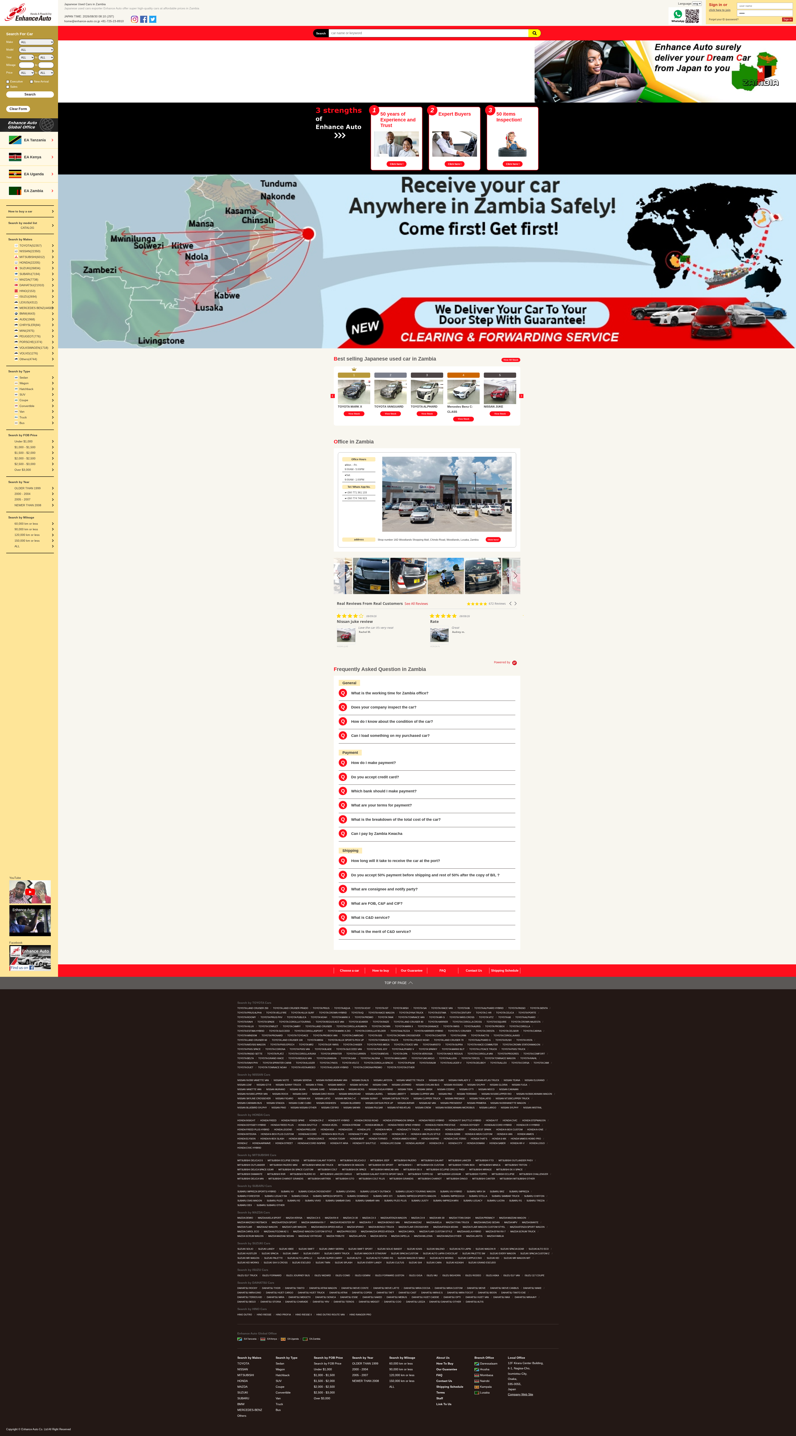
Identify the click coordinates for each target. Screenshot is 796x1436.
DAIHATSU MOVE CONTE (355, 1288)
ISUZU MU (432, 1275)
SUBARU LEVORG (346, 1191)
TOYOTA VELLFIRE (276, 1012)
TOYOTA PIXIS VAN (300, 1049)
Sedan (23, 377)
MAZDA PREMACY (485, 1218)
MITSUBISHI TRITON (516, 1165)
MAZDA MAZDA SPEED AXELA (327, 1227)
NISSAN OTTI (466, 1089)
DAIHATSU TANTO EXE (513, 1292)
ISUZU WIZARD (322, 1275)
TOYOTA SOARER (359, 1022)
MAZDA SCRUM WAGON (250, 1236)
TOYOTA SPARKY (428, 1049)
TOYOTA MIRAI (315, 1040)
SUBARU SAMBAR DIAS (338, 1200)
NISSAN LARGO (488, 1107)
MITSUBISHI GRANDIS (402, 1178)
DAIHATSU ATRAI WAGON (323, 1288)
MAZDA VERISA (294, 1218)
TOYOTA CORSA (520, 1063)
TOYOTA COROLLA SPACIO (379, 1063)
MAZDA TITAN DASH (460, 1218)
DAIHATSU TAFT (386, 1292)
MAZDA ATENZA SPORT (284, 1222)
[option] (354, 393)
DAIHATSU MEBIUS (397, 1297)
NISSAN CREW (423, 1107)
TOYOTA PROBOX (495, 1026)
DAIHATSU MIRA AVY (526, 1297)
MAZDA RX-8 (332, 1218)
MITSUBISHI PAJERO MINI (284, 1165)
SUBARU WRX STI (383, 1196)
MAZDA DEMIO (245, 1218)
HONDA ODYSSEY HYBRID (252, 1125)
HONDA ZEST (380, 1134)
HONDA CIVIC (510, 1120)
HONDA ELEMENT (455, 1129)
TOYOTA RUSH (503, 1040)
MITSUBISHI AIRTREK (319, 1178)
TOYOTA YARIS (451, 1026)
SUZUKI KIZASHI (455, 1262)
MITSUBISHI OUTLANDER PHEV (516, 1160)
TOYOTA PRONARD (272, 1035)
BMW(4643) (27, 313)
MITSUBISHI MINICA (490, 1165)
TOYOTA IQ (357, 1012)
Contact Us (474, 970)
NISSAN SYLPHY (476, 1085)
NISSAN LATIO (323, 1098)
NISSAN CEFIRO (330, 1107)
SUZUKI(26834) (29, 268)
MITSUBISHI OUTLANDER (251, 1165)
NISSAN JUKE (317, 1089)
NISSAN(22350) (29, 251)
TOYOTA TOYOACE (298, 1035)
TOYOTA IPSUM (406, 1063)
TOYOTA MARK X (341, 1017)
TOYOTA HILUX (245, 1026)
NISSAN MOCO (486, 1089)
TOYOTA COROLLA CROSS (467, 1022)
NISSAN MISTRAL (532, 1107)
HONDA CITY (455, 1143)
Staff (439, 1398)
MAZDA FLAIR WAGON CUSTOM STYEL (484, 1227)
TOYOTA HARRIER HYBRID (429, 1031)
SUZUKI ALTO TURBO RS (380, 1258)
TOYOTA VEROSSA (422, 1053)
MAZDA (242, 1386)
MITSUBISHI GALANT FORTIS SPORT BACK (380, 1174)
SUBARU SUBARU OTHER (271, 1205)
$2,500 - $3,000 (25, 464)
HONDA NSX (328, 1129)
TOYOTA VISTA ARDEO (303, 1067)
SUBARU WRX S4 (476, 1191)
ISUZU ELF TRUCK (247, 1275)
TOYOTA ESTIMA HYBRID (251, 1031)
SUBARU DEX (244, 1205)
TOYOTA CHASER (353, 1044)
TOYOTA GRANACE (428, 1026)
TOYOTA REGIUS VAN (300, 1058)
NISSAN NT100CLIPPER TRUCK (513, 1098)
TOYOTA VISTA (524, 1040)
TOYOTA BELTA (245, 1058)
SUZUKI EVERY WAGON (503, 1253)
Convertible (26, 406)
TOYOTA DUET (245, 1067)
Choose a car (349, 970)
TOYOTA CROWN (381, 1026)
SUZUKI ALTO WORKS (442, 1258)
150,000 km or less (27, 540)
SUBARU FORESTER (248, 1196)
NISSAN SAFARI (352, 1107)
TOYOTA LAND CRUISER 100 (287, 1040)
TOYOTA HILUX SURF (303, 1012)
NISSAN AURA (337, 1089)
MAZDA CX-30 (350, 1218)
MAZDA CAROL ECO (248, 1231)
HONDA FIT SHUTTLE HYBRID (465, 1120)
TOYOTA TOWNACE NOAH (272, 1067)
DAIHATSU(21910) (31, 285)
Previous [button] (333, 396)
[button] (339, 576)
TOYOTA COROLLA (519, 1026)
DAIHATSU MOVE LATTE (386, 1288)
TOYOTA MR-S (437, 1017)
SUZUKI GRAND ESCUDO (482, 1262)
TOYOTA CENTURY (461, 1012)
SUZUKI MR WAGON (248, 1258)
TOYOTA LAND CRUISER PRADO (291, 1008)
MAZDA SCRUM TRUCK (523, 1231)
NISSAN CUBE (437, 1080)
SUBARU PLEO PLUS (395, 1200)
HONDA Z (242, 1143)
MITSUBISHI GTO (345, 1178)
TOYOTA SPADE (266, 1022)
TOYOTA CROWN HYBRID (333, 1012)
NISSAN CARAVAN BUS (249, 1103)
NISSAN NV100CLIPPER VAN (252, 1094)
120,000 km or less (27, 534)
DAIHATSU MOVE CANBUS (504, 1288)
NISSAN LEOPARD (402, 1085)
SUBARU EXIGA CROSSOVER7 (315, 1191)
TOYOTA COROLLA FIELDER (370, 1031)
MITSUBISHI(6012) (32, 257)
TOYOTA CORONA (275, 1049)
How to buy (380, 970)
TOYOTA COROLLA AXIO (507, 1035)
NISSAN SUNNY (369, 1098)
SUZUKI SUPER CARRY (330, 1258)
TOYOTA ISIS (375, 1035)
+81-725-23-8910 (112, 21)
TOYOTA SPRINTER (331, 1053)
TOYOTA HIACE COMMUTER (483, 1044)
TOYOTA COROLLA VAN (480, 1053)
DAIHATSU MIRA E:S (432, 1292)
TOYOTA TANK (386, 1017)
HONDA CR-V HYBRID (528, 1125)
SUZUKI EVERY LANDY (369, 1262)
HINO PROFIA (283, 1314)
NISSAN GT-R (264, 1085)
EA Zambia (314, 1339)
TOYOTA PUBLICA (297, 1017)
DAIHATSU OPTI (452, 1297)
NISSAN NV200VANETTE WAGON (508, 1103)
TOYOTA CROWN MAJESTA (526, 1022)
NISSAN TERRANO (467, 1094)
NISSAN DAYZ (300, 1094)
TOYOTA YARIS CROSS (462, 1017)
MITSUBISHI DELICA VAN (250, 1178)
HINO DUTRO (245, 1314)
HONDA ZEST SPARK (480, 1129)
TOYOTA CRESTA (485, 1031)
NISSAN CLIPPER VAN (423, 1094)
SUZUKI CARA (434, 1262)
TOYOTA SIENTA (539, 1008)
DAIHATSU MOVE (476, 1288)
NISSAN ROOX (280, 1094)
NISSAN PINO (279, 1107)
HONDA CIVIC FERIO (455, 1138)
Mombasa (486, 1375)
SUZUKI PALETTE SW (474, 1253)
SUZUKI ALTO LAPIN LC (300, 1258)
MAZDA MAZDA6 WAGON (513, 1218)
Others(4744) (28, 359)
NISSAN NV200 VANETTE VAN (253, 1080)
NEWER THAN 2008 (28, 505)
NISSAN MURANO (276, 1089)
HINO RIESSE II (303, 1314)
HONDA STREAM (351, 1125)
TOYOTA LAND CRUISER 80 (409, 1022)
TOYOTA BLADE (323, 1049)
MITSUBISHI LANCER (460, 1160)
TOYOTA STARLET (268, 1026)
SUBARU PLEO (275, 1200)
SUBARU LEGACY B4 (276, 1196)
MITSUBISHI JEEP (380, 1160)
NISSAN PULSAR (374, 1107)
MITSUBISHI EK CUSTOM (430, 1165)
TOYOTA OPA (400, 1053)
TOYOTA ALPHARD (525, 1017)
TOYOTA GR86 (458, 1035)
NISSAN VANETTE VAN (249, 1089)
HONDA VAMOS (525, 1134)
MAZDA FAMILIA (495, 1236)
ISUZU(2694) (28, 296)
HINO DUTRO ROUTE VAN (330, 1314)
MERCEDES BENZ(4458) (36, 308)
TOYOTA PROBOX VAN (325, 1035)
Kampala (486, 1386)
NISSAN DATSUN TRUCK (395, 1098)
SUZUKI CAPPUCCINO (470, 1258)
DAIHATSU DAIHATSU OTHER (445, 1301)
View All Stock (511, 360)
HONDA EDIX (346, 1129)
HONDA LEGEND (283, 1129)
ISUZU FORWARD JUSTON (390, 1275)
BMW (240, 1404)
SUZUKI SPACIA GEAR (512, 1249)
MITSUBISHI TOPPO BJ (421, 1174)
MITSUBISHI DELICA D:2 (353, 1160)
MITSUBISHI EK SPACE (354, 1169)
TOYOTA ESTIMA (437, 1012)
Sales (13, 86)
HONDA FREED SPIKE (293, 1120)
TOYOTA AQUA (342, 1008)
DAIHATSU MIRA (276, 1297)
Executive (16, 81)
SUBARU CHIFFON (534, 1196)
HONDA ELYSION (246, 1138)
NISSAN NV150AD (454, 1085)
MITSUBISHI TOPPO (477, 1174)
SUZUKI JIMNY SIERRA (331, 1249)
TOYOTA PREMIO (364, 1017)
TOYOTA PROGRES (508, 1053)
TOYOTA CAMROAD (353, 1035)
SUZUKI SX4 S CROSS (276, 1262)
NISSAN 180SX (425, 1089)
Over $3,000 (23, 469)
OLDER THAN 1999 (28, 488)
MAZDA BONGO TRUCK (382, 1227)
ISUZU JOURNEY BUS (298, 1275)
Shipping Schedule (504, 970)
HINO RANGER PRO (360, 1314)
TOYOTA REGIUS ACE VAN (330, 1022)
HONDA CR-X (436, 1143)
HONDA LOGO (537, 1143)
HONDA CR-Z (316, 1120)
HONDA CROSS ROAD (366, 1120)
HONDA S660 (296, 1138)
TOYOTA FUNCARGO (423, 1058)
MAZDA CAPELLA (400, 1236)
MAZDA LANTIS (474, 1236)
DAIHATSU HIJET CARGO (280, 1292)
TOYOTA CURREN (356, 1053)
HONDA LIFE (364, 1129)
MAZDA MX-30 (437, 1218)
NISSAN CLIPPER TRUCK (427, 1098)
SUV (22, 394)
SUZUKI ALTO (354, 1258)
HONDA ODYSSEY (470, 1125)
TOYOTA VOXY (362, 1008)
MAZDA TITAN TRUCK (458, 1222)
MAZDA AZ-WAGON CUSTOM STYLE (313, 1231)
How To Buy (444, 1363)
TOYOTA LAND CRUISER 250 (253, 1008)
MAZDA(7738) (28, 279)
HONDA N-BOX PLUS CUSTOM (277, 1134)
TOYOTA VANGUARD (395, 1058)
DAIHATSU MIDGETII (300, 1297)
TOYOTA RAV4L (529, 1058)
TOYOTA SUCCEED (279, 1031)
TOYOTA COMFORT (534, 1053)
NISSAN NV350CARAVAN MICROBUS (455, 1107)
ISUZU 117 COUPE (535, 1275)
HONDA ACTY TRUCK (408, 1129)
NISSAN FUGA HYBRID (381, 1089)
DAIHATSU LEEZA (415, 1301)
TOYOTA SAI (420, 1008)
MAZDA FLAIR (245, 1227)
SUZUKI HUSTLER (247, 1253)
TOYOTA (243, 1363)
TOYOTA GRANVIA (327, 1058)
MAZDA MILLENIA (423, 1236)
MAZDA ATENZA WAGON (394, 1218)
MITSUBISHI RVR (276, 1174)
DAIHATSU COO (393, 1301)
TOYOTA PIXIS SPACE (249, 1049)
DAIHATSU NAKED (373, 1297)
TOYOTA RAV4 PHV (247, 1063)
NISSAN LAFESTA (383, 1080)
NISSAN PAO (446, 1094)
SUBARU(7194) (29, 274)
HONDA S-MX (499, 1138)
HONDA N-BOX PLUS (333, 1134)
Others (241, 1415)
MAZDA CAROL (407, 1231)
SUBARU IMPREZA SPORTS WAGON (417, 1196)
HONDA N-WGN (384, 1129)
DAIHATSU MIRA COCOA (417, 1288)
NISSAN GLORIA (499, 1085)
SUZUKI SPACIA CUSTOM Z (535, 1253)
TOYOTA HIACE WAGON (381, 1012)
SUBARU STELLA (478, 1196)
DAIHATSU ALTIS (475, 1301)
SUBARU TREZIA (536, 1200)
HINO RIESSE (264, 1314)
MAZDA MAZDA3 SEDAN (487, 1222)
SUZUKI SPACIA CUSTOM (405, 1253)
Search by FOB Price (327, 1363)
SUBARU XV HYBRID (451, 1191)
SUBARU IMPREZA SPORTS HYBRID (257, 1191)
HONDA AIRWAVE (261, 1143)
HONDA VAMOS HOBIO (404, 1138)
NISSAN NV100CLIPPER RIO (497, 1094)
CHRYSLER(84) (29, 325)
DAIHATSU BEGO (246, 1301)
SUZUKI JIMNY (291, 1253)
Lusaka (485, 1392)
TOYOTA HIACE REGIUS (450, 1053)
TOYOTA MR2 (306, 1044)
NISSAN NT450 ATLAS (399, 1107)
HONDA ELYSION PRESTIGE (440, 1125)
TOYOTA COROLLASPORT (309, 1031)
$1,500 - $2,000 (25, 452)
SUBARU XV (287, 1191)
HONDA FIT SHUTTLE (364, 1143)
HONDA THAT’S (479, 1138)
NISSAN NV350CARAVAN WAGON (534, 1094)
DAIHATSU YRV (321, 1301)
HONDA (242, 1381)
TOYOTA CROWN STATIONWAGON (521, 1044)
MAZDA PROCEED (347, 1231)
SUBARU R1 (516, 1200)
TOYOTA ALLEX (498, 1063)
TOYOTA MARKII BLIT (453, 1049)
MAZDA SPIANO (355, 1227)
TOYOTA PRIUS (321, 1008)
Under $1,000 (24, 441)
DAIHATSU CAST (408, 1292)
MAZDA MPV (511, 1222)
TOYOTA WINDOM (247, 1035)
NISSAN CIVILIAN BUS (428, 1085)
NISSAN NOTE (282, 1080)
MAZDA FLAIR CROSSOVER (414, 1227)
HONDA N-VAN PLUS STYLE (426, 1134)
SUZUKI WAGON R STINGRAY (370, 1253)
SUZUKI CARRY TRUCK (337, 1253)
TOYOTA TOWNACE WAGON (500, 1058)
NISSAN (242, 1369)
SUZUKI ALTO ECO (539, 1249)
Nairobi (484, 1381)
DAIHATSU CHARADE (297, 1301)
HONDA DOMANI (476, 1143)
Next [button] (521, 396)
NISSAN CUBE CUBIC (300, 1103)
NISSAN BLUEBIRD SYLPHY (252, 1107)
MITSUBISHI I (405, 1165)
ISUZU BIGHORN (451, 1275)
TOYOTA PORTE (527, 1012)
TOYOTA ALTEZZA (400, 1031)
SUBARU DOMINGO (358, 1196)
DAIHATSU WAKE (532, 1288)
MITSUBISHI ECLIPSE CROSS (284, 1160)
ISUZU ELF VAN (512, 1275)
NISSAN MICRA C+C (346, 1098)
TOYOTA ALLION (448, 1058)
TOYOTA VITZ (486, 1017)
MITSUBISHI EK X (412, 1169)
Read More (459, 654)
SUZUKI (242, 1392)
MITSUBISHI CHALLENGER (534, 1174)
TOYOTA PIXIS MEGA (378, 1044)
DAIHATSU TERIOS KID (250, 1297)
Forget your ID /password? (724, 19)
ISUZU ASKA (492, 1275)
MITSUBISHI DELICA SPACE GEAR (255, 1169)
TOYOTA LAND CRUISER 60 (252, 1040)
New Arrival (41, 81)
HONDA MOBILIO (374, 1125)
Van (21, 411)
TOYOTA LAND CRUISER (318, 1026)
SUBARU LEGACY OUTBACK (375, 1191)
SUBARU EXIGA (300, 1196)
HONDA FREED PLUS (282, 1125)
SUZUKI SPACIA (270, 1253)
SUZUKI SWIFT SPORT (360, 1249)
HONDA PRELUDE (307, 1129)
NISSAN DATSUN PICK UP (379, 1103)
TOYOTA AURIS (472, 1026)
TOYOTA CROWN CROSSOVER (404, 1035)
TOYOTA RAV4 (245, 1022)
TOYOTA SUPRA (454, 1044)
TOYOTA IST (382, 1008)
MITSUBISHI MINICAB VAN (385, 1169)
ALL (17, 546)
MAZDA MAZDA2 (413, 1222)
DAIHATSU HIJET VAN (477, 1297)
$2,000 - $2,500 (25, 458)
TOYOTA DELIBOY (476, 1063)
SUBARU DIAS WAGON (250, 1200)
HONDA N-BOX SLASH (272, 1138)
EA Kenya (272, 1339)
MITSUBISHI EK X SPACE (509, 1169)
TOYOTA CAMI (542, 1063)
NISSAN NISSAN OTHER (304, 1107)
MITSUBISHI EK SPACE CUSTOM (296, 1169)
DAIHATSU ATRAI (338, 1292)
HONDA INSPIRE (430, 1138)
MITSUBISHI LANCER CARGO (336, 1174)
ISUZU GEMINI (363, 1275)
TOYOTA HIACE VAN (442, 1008)
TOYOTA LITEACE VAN (406, 1044)
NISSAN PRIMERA (477, 1103)
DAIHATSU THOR (271, 1288)
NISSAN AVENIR (406, 1103)
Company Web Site (520, 1394)
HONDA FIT (492, 1120)
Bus (21, 423)
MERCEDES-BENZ (249, 1410)
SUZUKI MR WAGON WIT (517, 1258)
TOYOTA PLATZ (275, 1053)
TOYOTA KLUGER (305, 1063)
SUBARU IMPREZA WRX (446, 1200)
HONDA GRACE (316, 1138)
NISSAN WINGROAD (350, 1094)
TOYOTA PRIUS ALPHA (249, 1012)
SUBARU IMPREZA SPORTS (328, 1196)
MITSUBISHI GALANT (432, 1160)
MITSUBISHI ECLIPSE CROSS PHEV (445, 1169)
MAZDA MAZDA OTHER (449, 1236)
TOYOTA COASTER (436, 1035)
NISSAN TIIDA (405, 1089)
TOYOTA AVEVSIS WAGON (251, 1044)
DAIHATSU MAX (502, 1297)
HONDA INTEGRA (247, 1134)
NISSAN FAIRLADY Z (460, 1080)
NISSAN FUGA (520, 1085)
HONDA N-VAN (505, 1134)
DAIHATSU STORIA (271, 1301)
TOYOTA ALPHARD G (479, 1040)
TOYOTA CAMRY (292, 1026)
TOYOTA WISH (401, 1008)
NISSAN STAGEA (276, 1103)
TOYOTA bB (504, 1017)
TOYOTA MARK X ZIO (339, 1031)
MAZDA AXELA (434, 1222)
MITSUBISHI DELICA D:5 (250, 1160)
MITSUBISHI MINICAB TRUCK (318, 1165)
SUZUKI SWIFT (306, 1249)
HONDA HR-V (517, 1143)
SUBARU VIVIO (313, 1200)
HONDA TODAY (337, 1138)
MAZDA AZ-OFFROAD (310, 1236)
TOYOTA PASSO (517, 1008)
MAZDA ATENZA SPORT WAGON (527, 1227)
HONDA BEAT (357, 1138)
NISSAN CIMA (380, 1085)
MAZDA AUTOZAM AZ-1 (276, 1231)
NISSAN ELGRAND (535, 1080)
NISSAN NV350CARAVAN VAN (332, 1080)
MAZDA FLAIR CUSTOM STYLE (436, 1231)
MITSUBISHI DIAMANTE (250, 1174)
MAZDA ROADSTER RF (343, 1222)
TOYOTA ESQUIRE (497, 1022)
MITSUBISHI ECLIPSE (503, 1174)
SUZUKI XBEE (286, 1249)
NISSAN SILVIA (298, 1089)
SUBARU (243, 1398)
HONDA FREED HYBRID (432, 1120)
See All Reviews (416, 603)
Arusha (484, 1369)
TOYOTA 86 (463, 1008)
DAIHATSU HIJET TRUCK (311, 1292)
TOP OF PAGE (396, 983)
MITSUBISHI (245, 1375)
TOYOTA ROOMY (246, 1017)
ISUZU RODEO (473, 1275)
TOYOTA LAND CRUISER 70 (449, 1040)
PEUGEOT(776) (30, 336)
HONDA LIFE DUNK (391, 1143)
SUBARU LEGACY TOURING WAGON (416, 1191)
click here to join (719, 10)
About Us (443, 1357)
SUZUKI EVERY (311, 1253)
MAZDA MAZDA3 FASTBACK (252, 1222)
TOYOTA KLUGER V (451, 1063)
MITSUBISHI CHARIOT (430, 1178)
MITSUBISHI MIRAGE (480, 1169)
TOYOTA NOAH (319, 1017)
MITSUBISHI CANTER (484, 1178)
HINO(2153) (27, 291)
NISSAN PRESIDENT (451, 1103)
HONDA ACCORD (307, 1134)
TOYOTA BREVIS (380, 1053)
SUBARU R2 (294, 1200)
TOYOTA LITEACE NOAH (416, 1040)
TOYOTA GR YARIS (328, 1044)
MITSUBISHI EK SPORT (381, 1165)
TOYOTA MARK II (404, 1026)
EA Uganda (293, 1339)
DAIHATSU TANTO (295, 1288)
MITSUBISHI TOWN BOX (462, 1165)
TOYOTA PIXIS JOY (377, 1049)
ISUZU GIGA (416, 1275)
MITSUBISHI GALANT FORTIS (320, 1160)
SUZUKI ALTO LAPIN (460, 1249)
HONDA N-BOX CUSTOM (509, 1129)
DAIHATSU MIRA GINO (249, 1292)
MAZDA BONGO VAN (389, 1222)
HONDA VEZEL (330, 1125)
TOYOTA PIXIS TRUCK (513, 1049)
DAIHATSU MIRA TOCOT (460, 1292)
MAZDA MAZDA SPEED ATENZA (377, 1231)
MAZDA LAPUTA (357, 1236)
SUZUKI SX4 (415, 1262)
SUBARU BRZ (497, 1191)
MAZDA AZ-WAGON (267, 1227)
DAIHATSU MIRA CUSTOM (449, 1288)
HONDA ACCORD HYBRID (498, 1125)
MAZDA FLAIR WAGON (294, 1227)
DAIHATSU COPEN (362, 1292)
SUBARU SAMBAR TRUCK (506, 1196)
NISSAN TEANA (512, 1080)
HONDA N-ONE (535, 1129)
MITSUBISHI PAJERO (405, 1160)
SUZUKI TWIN (323, 1262)
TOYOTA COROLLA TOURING (295, 1022)
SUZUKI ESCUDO (301, 1262)
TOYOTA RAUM (427, 1063)
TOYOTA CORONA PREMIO (368, 1067)
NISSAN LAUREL (374, 1094)
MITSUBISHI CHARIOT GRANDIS (286, 1178)
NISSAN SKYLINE (359, 1085)
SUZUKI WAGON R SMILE (412, 1258)
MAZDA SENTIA (378, 1236)
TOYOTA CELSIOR (509, 1031)
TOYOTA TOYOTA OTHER (401, 1067)
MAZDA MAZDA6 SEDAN (281, 1236)
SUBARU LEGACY (473, 1200)
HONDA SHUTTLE (308, 1125)
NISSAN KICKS (357, 1089)
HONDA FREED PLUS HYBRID (253, 1129)
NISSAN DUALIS (360, 1080)
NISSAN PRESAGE (455, 1098)
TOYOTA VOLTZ (351, 1063)
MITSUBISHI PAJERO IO (303, 1174)
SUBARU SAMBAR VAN (367, 1200)
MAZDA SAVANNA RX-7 (313, 1222)
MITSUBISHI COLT (328, 1169)
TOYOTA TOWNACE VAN (411, 1017)
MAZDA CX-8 (418, 1218)
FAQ (442, 970)
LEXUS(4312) (28, 302)
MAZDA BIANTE (530, 1222)
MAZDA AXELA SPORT (270, 1218)
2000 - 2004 (22, 493)
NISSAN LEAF (244, 1085)
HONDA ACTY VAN (358, 1134)
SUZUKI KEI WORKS (248, 1262)
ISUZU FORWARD (272, 1275)
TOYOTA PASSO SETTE (250, 1053)
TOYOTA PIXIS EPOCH (282, 1044)
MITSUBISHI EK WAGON (351, 1165)
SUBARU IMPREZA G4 (453, 1196)
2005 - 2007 (22, 499)
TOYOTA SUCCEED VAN (349, 1049)
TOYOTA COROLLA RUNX (302, 1053)
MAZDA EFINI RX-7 (496, 1231)
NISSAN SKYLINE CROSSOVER (254, 1098)
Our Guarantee (411, 970)
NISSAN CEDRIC (446, 1089)
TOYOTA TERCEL (471, 1058)
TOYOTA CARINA (532, 1031)
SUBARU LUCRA (496, 1200)
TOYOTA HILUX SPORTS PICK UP (346, 1040)
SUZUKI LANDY (266, 1249)
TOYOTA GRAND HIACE (271, 1058)
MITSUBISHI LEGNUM (449, 1174)
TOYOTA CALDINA (370, 1058)
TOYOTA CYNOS (329, 1063)
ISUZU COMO (343, 1275)
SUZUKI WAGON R (486, 1249)
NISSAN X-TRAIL (315, 1085)
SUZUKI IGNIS (415, 1249)
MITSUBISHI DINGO (457, 1178)
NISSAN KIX (304, 1098)
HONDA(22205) (29, 262)
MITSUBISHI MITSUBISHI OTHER (517, 1178)
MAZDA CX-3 (369, 1218)
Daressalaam (489, 1363)
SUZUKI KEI (493, 1258)
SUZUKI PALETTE (273, 1258)
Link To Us (443, 1404)
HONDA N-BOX (432, 1129)
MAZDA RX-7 (366, 1222)
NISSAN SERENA (303, 1080)
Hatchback (26, 389)
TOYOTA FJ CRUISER (460, 1031)
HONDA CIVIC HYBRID (249, 1148)
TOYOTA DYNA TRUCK (411, 1012)
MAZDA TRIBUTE (335, 1236)
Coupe (23, 400)
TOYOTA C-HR (484, 1012)
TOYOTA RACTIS (480, 1035)
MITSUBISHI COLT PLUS (372, 1178)
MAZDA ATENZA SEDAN (446, 1227)
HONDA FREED (268, 1120)
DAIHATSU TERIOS (344, 1301)
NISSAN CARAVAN (509, 1089)
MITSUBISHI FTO (485, 1160)
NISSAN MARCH (337, 1085)
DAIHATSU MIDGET (369, 1301)
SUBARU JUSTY (420, 1200)
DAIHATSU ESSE (349, 1297)
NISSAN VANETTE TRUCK (411, 1080)
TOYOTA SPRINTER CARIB (277, 1063)
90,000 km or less (26, 529)
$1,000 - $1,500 (25, 447)
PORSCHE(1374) (30, 342)
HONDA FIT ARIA (339, 1143)
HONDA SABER (497, 1143)
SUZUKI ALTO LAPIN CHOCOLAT (440, 1253)
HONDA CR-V (399, 1134)
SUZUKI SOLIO (245, 1249)
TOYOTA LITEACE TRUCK (483, 1049)
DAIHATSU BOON (487, 1292)
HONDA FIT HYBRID (339, 1120)
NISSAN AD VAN (428, 1103)
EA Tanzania (250, 1339)
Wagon (24, 383)
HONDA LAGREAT (415, 1143)
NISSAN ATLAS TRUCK (487, 1080)
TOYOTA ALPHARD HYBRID (489, 1008)
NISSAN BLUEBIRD (351, 1103)
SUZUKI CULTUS (395, 1262)
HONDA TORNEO (378, 1138)
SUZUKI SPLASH (344, 1262)
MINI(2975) (26, 330)
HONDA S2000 (453, 1134)
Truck (23, 417)
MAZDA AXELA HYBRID (469, 1231)
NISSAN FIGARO (284, 1098)
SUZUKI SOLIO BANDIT (390, 1249)
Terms (440, 1392)
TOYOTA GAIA (348, 1058)
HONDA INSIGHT (246, 1120)
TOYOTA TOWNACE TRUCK (383, 1040)
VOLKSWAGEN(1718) (33, 347)
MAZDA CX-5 (314, 1218)
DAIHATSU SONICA (325, 1297)
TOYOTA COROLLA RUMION (352, 1026)
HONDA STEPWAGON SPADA (399, 1120)
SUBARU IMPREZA (519, 1191)
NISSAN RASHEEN (326, 1103)
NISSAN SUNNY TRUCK (289, 1085)
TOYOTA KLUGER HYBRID (334, 1067)
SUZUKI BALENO (436, 1249)
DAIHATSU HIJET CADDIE (426, 1297)
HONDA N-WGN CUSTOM (479, 1134)
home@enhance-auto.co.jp (82, 21)
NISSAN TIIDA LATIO (481, 1098)
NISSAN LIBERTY (397, 1094)
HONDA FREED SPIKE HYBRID (404, 1125)
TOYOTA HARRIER (438, 1022)
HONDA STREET (284, 1143)
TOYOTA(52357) (30, 245)
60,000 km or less (26, 523)
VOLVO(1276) (28, 353)
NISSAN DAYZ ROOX (323, 1094)
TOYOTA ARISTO (432, 1044)
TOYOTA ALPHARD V (403, 1049)
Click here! (493, 540)
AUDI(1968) (27, 319)
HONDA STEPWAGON (534, 1120)
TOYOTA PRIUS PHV (272, 1017)
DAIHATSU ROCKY (247, 1288)
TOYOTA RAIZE (381, 1022)
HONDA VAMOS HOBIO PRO (526, 1138)
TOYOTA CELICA (505, 1012)
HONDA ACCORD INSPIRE (312, 1143)
